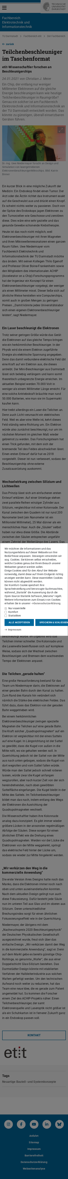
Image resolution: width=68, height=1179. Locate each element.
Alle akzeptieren (19, 622)
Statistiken (14, 615)
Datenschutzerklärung (47, 603)
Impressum (14, 629)
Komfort (13, 611)
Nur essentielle (17, 608)
